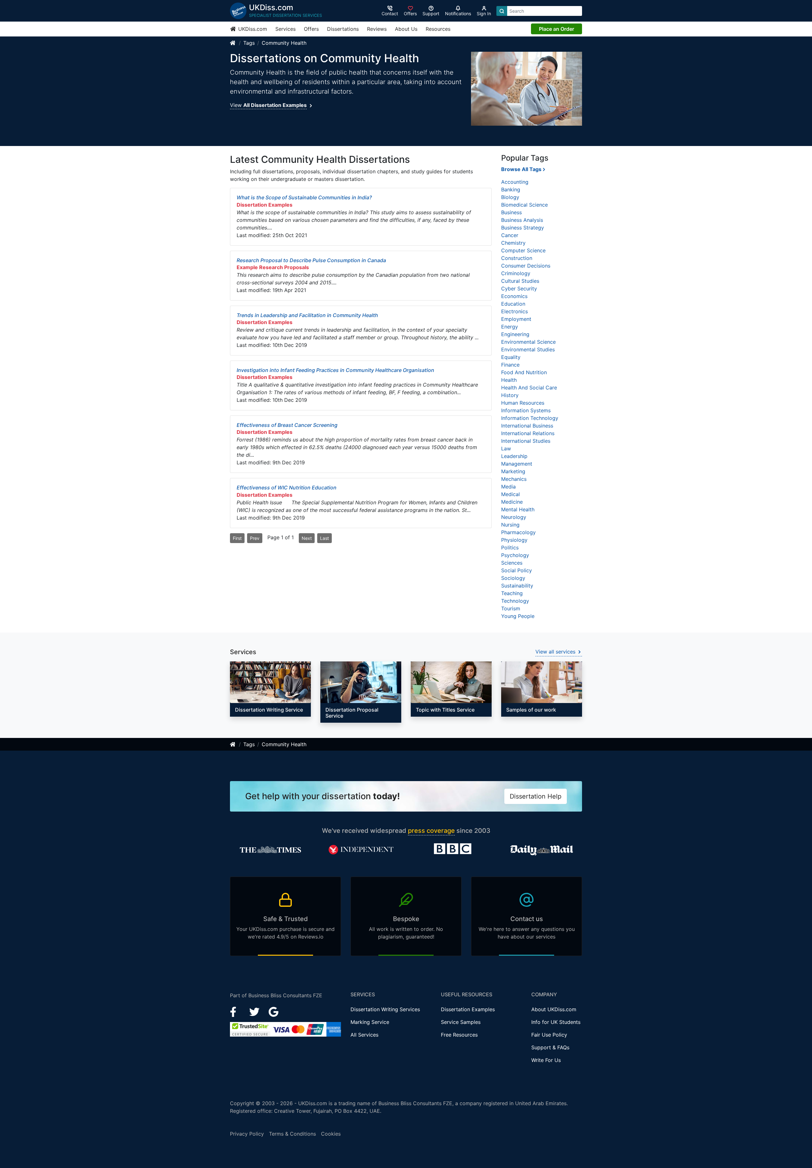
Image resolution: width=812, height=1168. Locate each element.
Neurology (513, 517)
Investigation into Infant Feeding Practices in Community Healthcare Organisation (335, 370)
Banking (510, 189)
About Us (406, 29)
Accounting (514, 182)
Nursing (510, 524)
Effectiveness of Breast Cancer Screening (287, 425)
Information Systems (526, 410)
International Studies (525, 441)
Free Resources (459, 1035)
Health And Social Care (529, 387)
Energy (509, 326)
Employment (516, 319)
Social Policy (516, 570)
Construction (516, 258)
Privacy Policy (247, 1134)
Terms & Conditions (292, 1134)
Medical (510, 494)
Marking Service (369, 1022)
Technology (515, 601)
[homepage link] (233, 43)
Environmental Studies (528, 349)
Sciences (511, 563)
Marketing (513, 471)
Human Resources (522, 403)
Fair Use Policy (549, 1035)
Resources (438, 29)
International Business (527, 425)
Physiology (514, 540)
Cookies (331, 1134)
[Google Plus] (274, 1011)
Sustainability (517, 585)
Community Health (284, 43)
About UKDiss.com (553, 1009)
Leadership (514, 456)
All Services (364, 1035)
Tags (249, 43)
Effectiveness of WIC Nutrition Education (287, 487)
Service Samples (461, 1022)
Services (285, 29)
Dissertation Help (535, 796)
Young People (517, 616)
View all (555, 651)
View (268, 105)
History (510, 395)
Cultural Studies (520, 281)
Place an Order (556, 29)
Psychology (515, 555)
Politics (510, 547)
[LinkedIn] (255, 1011)
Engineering (515, 334)
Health (509, 380)
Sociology (513, 578)
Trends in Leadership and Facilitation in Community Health (307, 315)
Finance (510, 365)
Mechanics (514, 479)
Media (508, 486)
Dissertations (343, 29)
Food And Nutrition (524, 372)
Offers (311, 29)
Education (513, 304)
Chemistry (513, 243)
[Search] (501, 11)
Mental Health (517, 509)
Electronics (514, 311)
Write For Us (546, 1060)
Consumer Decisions (525, 265)
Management (516, 464)
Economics (514, 296)
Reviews (377, 29)
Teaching (512, 593)
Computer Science (523, 250)
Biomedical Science (524, 205)
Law (506, 448)
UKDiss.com (252, 29)
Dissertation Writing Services (385, 1009)
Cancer (509, 235)
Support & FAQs (550, 1047)
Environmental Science (528, 342)
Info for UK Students (555, 1022)
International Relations (527, 433)
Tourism (510, 608)
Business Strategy (522, 227)
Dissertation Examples (468, 1009)
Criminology (515, 273)
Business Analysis (522, 220)
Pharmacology (518, 532)
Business (511, 212)
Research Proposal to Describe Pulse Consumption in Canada (311, 260)
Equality (511, 357)
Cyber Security (519, 288)
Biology (510, 197)
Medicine (512, 502)
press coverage (431, 830)
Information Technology (529, 418)
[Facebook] (236, 1011)
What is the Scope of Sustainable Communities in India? (304, 197)
